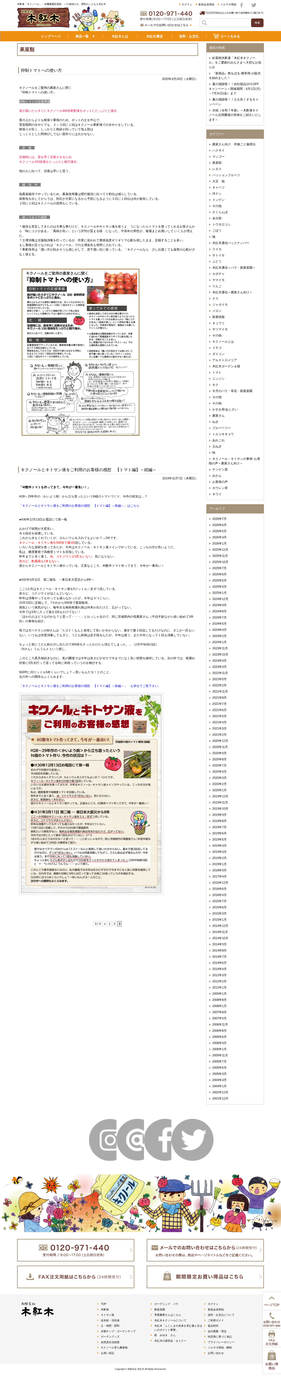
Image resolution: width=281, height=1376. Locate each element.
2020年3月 (219, 777)
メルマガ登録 (228, 4)
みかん (217, 475)
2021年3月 (219, 728)
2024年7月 (219, 617)
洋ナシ (217, 193)
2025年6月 (219, 574)
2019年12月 (220, 796)
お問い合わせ (216, 1353)
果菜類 (217, 162)
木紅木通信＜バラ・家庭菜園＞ (233, 267)
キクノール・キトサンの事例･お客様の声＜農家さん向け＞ (234, 461)
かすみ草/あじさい (225, 409)
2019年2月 (219, 858)
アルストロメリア (224, 360)
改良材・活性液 (110, 1320)
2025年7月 (219, 568)
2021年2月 (219, 734)
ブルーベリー (221, 428)
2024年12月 (220, 599)
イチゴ (217, 347)
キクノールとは (223, 341)
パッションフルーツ (226, 175)
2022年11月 (220, 673)
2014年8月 (219, 950)
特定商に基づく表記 (220, 1336)
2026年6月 (219, 525)
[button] (80, 352)
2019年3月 (219, 851)
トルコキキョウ (223, 434)
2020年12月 (220, 740)
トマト (217, 372)
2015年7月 (219, 901)
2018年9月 (219, 870)
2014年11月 (220, 932)
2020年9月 (219, 753)
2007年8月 (219, 1012)
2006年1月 (219, 1049)
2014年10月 (220, 938)
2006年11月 (220, 1024)
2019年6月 (219, 833)
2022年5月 (219, 679)
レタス (217, 169)
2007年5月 (219, 1018)
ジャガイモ (220, 304)
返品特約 (213, 1325)
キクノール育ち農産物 (114, 1347)
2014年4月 (219, 969)
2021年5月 (219, 716)
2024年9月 (219, 605)
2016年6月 (219, 888)
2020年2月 (219, 784)
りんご (217, 286)
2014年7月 (219, 956)
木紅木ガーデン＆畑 (226, 366)
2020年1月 (219, 790)
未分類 (217, 218)
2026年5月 (219, 531)
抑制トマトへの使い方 (41, 70)
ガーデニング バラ (166, 1303)
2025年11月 (220, 555)
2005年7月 (219, 1061)
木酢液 (105, 1309)
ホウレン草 (220, 488)
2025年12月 (220, 549)
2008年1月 (219, 1006)
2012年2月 (219, 981)
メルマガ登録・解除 (220, 1347)
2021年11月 (220, 691)
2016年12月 (220, 882)
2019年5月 (219, 839)
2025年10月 (220, 562)
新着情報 (218, 317)
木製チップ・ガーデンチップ (118, 1331)
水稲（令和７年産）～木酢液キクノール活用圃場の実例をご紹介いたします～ (235, 115)
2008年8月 (219, 999)
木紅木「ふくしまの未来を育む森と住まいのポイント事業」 (178, 1327)
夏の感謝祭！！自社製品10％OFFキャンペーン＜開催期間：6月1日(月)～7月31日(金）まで (234, 88)
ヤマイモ (218, 280)
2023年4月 (219, 666)
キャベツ (218, 187)
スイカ (217, 249)
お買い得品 (107, 1353)
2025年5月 (219, 580)
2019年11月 (220, 802)
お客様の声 (220, 481)
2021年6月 (219, 710)
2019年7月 (219, 827)
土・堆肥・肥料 (110, 1325)
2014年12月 (220, 925)
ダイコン (218, 354)
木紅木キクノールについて (170, 1320)
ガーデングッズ (110, 1336)
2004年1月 (219, 1086)
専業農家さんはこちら (167, 1314)
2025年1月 (219, 592)
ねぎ (215, 421)
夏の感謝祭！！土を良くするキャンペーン (234, 102)
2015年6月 (219, 907)
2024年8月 (219, 611)
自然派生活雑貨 (110, 1342)
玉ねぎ (217, 446)
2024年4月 (219, 629)
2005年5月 (219, 1067)
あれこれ (218, 440)
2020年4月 (219, 771)
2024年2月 (219, 636)
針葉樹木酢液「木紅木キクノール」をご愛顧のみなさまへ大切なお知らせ (235, 62)
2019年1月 (219, 864)
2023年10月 (220, 654)
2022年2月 (219, 685)
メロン (217, 310)
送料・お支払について (221, 1314)
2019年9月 (219, 814)
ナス (215, 298)
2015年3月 (219, 913)
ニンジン (218, 378)
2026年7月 (219, 518)
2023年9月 (219, 660)
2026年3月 (219, 537)
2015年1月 (219, 919)
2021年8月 (219, 697)
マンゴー (218, 156)
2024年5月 (219, 623)
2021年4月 (219, 722)
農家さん (218, 415)
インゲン (218, 199)
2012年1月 (219, 987)
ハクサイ (218, 150)
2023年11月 (220, 648)
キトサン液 (107, 1314)
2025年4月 (219, 586)
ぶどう (217, 261)
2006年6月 (219, 1036)
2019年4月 (219, 845)
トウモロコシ (221, 224)
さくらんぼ (220, 212)
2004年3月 (219, 1080)
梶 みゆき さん (165, 1335)
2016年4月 (219, 895)
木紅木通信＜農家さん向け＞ (232, 292)
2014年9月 (219, 944)
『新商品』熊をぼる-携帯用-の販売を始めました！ (235, 76)
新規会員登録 (206, 4)
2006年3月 (219, 1043)
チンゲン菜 (220, 469)
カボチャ (218, 273)
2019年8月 (219, 821)
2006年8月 (219, 1030)
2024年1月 (219, 642)
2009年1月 (219, 993)
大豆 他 (218, 181)
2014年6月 (219, 962)
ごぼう (217, 230)
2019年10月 (220, 808)
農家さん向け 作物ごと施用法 (233, 144)
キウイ (217, 494)
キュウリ (218, 323)
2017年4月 (219, 876)
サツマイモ (220, 329)
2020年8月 (219, 759)
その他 (217, 206)
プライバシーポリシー (221, 1342)
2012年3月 (219, 975)
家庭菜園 (159, 1309)
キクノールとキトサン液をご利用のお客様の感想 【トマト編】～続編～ (89, 469)
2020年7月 (219, 765)
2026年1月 (219, 543)
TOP (103, 1303)
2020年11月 (220, 747)
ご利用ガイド (216, 1320)
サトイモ (218, 255)
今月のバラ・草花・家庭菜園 (232, 391)
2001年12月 (220, 1098)
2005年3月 (219, 1073)
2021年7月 (219, 703)
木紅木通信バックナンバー (230, 243)
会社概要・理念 (217, 1331)
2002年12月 (220, 1092)
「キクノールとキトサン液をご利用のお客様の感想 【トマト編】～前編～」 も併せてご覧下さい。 (90, 686)
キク (215, 384)
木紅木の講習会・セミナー (170, 1340)
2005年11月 (220, 1055)
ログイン (187, 4)
